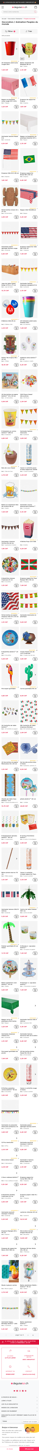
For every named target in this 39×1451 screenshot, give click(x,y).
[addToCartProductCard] (16, 70)
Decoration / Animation (15, 18)
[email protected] (29, 1413)
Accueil (4, 18)
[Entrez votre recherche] (34, 12)
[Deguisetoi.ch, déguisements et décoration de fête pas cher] (19, 7)
